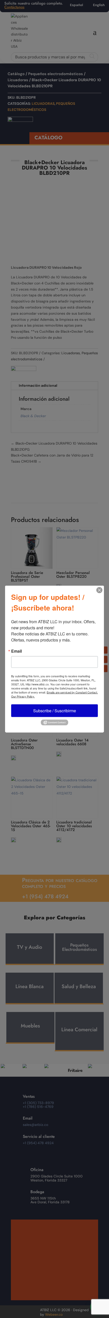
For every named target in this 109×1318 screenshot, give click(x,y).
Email (16, 651)
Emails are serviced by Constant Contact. (72, 692)
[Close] (99, 590)
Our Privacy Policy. (23, 696)
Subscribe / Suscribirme (54, 711)
